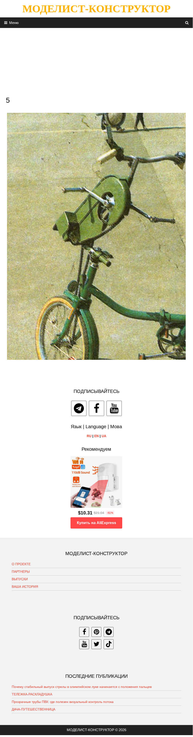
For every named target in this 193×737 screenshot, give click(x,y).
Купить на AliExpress (96, 523)
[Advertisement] (96, 61)
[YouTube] (114, 408)
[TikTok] (109, 644)
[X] (96, 644)
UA (104, 436)
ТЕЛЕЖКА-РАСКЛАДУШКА (32, 694)
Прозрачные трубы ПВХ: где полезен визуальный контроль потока (63, 702)
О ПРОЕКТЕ (21, 564)
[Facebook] (96, 408)
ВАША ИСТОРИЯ (25, 586)
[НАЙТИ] (187, 22)
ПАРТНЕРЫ (21, 571)
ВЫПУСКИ (20, 579)
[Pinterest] (96, 632)
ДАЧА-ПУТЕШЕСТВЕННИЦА (33, 709)
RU (89, 436)
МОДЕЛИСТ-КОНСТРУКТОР (96, 9)
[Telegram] (79, 408)
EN (96, 436)
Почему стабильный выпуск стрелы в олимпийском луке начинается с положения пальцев (82, 687)
